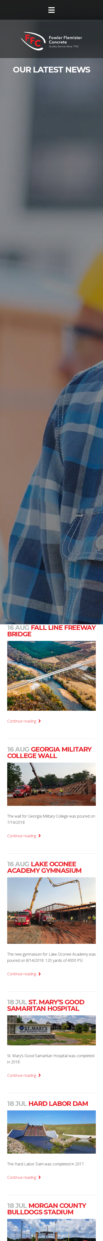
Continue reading (22, 721)
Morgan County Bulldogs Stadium (46, 1209)
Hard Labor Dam (47, 1104)
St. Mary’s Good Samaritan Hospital (45, 1005)
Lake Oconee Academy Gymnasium (44, 867)
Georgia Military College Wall (49, 752)
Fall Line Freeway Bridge (51, 631)
